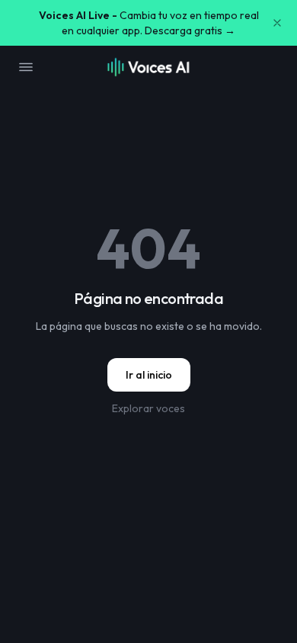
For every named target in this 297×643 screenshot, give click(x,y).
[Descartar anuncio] (277, 23)
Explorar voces (148, 408)
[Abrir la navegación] (26, 67)
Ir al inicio (149, 375)
